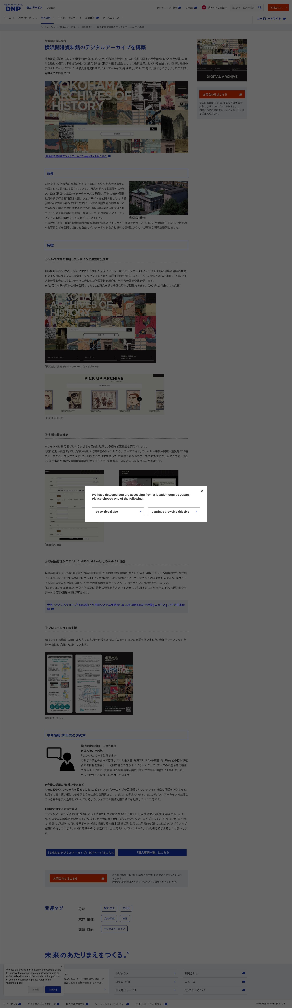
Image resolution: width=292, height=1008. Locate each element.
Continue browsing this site (170, 511)
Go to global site (106, 511)
